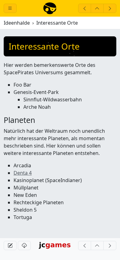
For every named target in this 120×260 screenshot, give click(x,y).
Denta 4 (23, 172)
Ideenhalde (17, 22)
